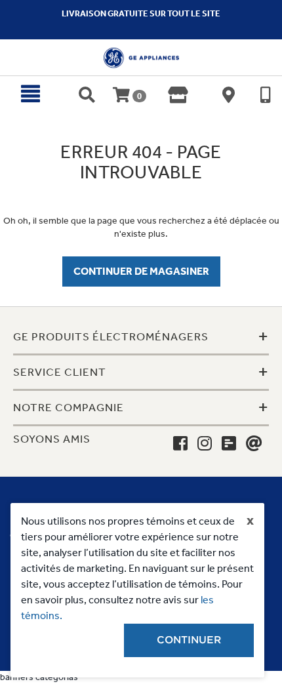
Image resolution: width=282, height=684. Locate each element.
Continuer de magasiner (141, 271)
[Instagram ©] (204, 444)
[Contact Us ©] (254, 444)
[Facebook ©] (180, 444)
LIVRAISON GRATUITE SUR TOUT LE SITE (141, 13)
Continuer (189, 640)
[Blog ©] (229, 444)
